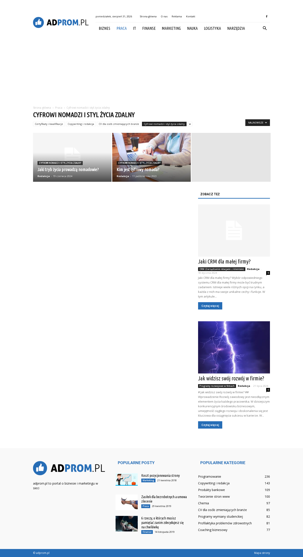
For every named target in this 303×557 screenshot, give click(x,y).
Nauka (192, 28)
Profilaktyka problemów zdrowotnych (225, 523)
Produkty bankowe (211, 490)
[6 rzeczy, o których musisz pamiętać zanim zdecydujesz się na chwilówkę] (127, 523)
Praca (121, 28)
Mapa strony (262, 553)
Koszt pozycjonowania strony (160, 475)
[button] (264, 28)
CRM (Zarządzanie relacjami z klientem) (221, 269)
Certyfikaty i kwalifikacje (49, 124)
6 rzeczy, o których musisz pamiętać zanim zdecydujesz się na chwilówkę (162, 522)
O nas (164, 16)
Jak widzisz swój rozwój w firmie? (231, 378)
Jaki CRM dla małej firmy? (224, 261)
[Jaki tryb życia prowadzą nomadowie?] (72, 157)
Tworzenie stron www (214, 496)
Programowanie (209, 476)
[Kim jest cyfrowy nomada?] (151, 157)
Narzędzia (236, 28)
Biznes (104, 28)
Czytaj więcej (210, 305)
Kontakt (190, 16)
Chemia (203, 503)
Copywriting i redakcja (81, 124)
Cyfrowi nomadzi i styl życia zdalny (164, 124)
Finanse (149, 28)
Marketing (171, 28)
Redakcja (43, 176)
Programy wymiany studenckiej (220, 516)
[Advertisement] (151, 67)
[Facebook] (266, 16)
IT (134, 28)
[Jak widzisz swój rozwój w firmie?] (234, 347)
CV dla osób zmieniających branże (119, 124)
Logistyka (212, 28)
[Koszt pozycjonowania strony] (127, 479)
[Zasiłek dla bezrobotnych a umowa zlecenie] (127, 502)
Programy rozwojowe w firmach (217, 385)
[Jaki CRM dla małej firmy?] (234, 230)
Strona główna (148, 16)
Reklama (177, 16)
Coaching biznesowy (212, 530)
